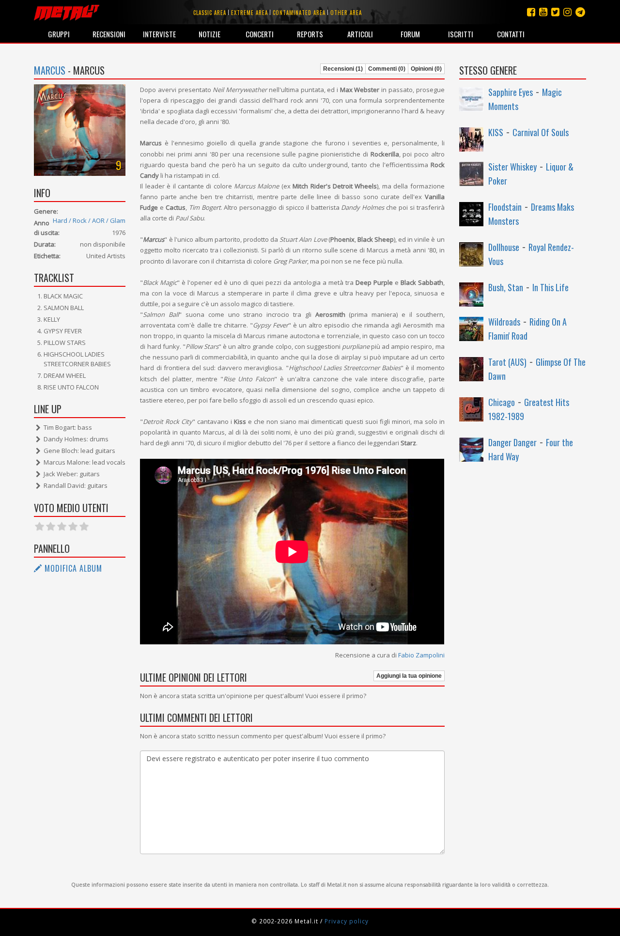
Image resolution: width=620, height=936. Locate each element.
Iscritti (460, 34)
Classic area (209, 13)
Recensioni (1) (343, 68)
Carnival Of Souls (540, 132)
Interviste (159, 34)
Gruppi (59, 34)
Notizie (209, 34)
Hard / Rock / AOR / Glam (89, 220)
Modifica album (72, 568)
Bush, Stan (505, 287)
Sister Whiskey (512, 166)
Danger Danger (512, 442)
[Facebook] (531, 11)
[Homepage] (67, 12)
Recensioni (109, 34)
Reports (310, 34)
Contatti (511, 34)
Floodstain (505, 207)
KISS (495, 132)
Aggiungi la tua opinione (409, 675)
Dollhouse (503, 247)
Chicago (501, 402)
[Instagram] (580, 11)
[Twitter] (555, 11)
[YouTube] (543, 11)
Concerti (260, 34)
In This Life (550, 287)
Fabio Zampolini (421, 655)
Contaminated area (299, 13)
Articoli (360, 34)
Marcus (49, 70)
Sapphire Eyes (510, 92)
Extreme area (249, 13)
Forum (410, 34)
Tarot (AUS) (507, 362)
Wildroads (504, 321)
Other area (346, 13)
